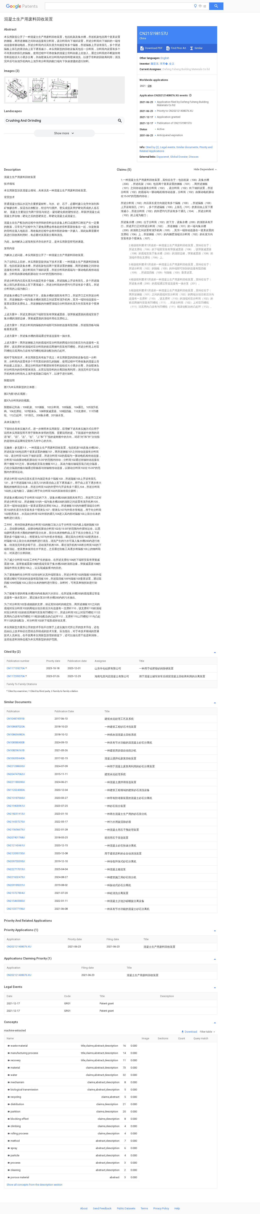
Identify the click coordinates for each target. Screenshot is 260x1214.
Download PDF (153, 48)
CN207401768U (16, 837)
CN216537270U (16, 821)
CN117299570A (16, 676)
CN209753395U (16, 861)
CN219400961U (16, 805)
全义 (171, 63)
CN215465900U (16, 900)
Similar (198, 48)
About (84, 1208)
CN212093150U (16, 853)
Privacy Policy (161, 1208)
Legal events (167, 147)
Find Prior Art (178, 48)
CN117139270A (16, 668)
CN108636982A (16, 734)
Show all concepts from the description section (34, 1184)
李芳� (164, 63)
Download (190, 1031)
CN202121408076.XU (19, 946)
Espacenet (163, 156)
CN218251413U (16, 813)
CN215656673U (16, 829)
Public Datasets (126, 1208)
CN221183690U (16, 782)
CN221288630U (16, 766)
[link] (17, 1045)
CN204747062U (16, 774)
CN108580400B (16, 742)
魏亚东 (155, 63)
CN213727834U (16, 892)
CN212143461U (16, 845)
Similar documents (187, 147)
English (165, 58)
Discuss (193, 156)
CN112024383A (16, 789)
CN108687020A (16, 726)
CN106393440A (16, 758)
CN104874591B (16, 718)
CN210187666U (16, 797)
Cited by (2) (152, 147)
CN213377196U (16, 908)
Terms (144, 1208)
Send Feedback (102, 1208)
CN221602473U (16, 877)
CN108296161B (16, 750)
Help (177, 1208)
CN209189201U (16, 885)
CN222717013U (16, 869)
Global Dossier (179, 156)
